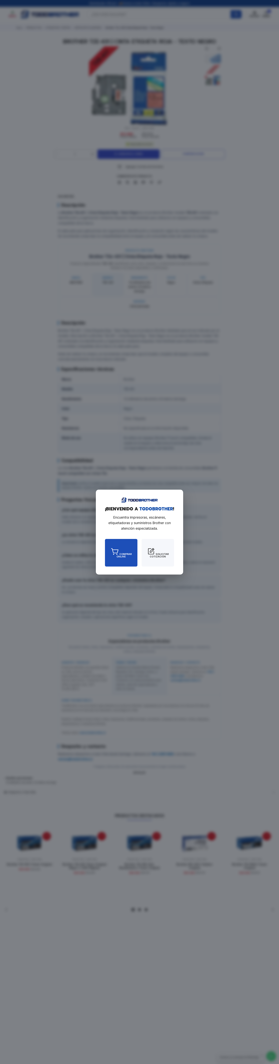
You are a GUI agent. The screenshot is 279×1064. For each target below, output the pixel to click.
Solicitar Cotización (159, 555)
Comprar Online (124, 555)
